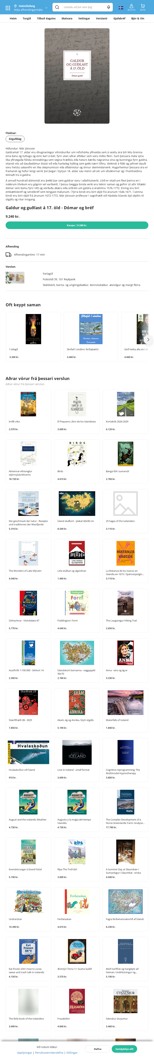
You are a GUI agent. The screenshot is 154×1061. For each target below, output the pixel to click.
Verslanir (101, 18)
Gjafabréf (119, 18)
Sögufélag (15, 139)
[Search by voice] (108, 7)
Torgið (27, 18)
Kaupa (77, 225)
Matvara (67, 18)
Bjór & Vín (137, 18)
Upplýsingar (24, 1052)
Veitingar (84, 18)
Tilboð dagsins (46, 18)
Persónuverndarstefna (49, 1052)
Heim (13, 18)
